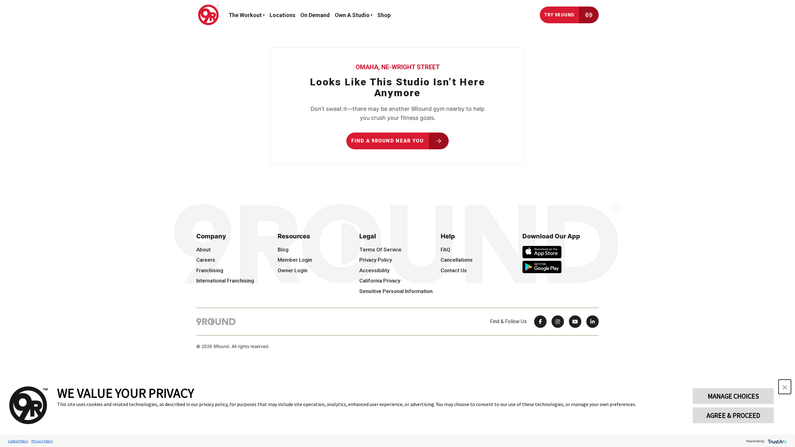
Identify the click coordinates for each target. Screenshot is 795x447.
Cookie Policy (18, 441)
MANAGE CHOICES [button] (733, 396)
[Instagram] (558, 321)
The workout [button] (245, 15)
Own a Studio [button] (352, 15)
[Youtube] (575, 321)
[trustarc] (776, 441)
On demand (315, 15)
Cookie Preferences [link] (219, 358)
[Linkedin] (592, 321)
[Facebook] (540, 321)
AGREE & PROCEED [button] (733, 415)
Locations (282, 15)
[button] (785, 387)
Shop (384, 15)
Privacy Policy (42, 441)
